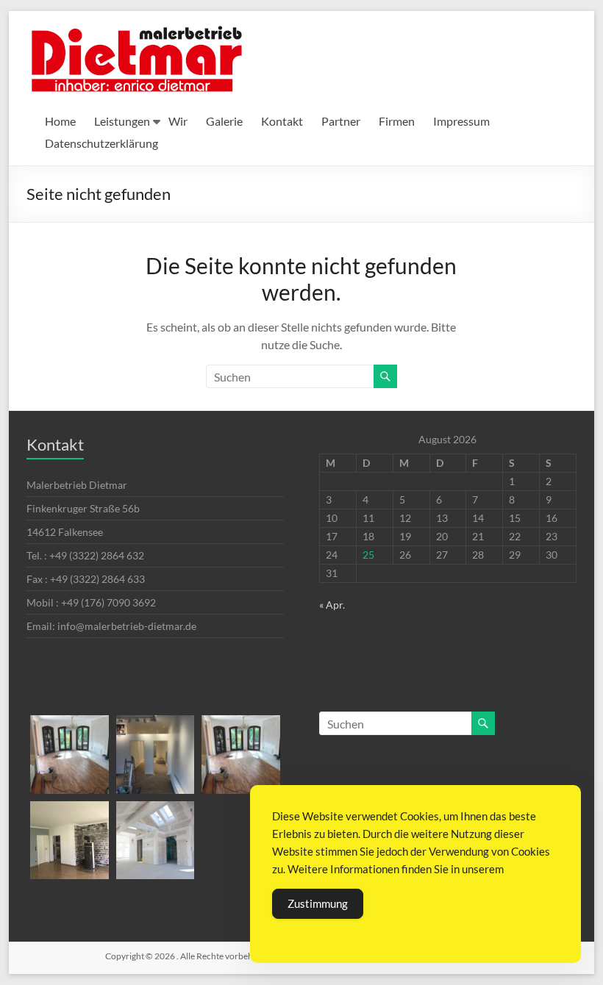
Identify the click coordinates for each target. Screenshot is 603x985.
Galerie (224, 121)
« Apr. (332, 604)
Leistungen (122, 121)
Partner (340, 121)
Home (60, 121)
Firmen (397, 121)
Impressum (461, 121)
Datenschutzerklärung (101, 143)
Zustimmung (318, 903)
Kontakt (282, 121)
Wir (178, 121)
